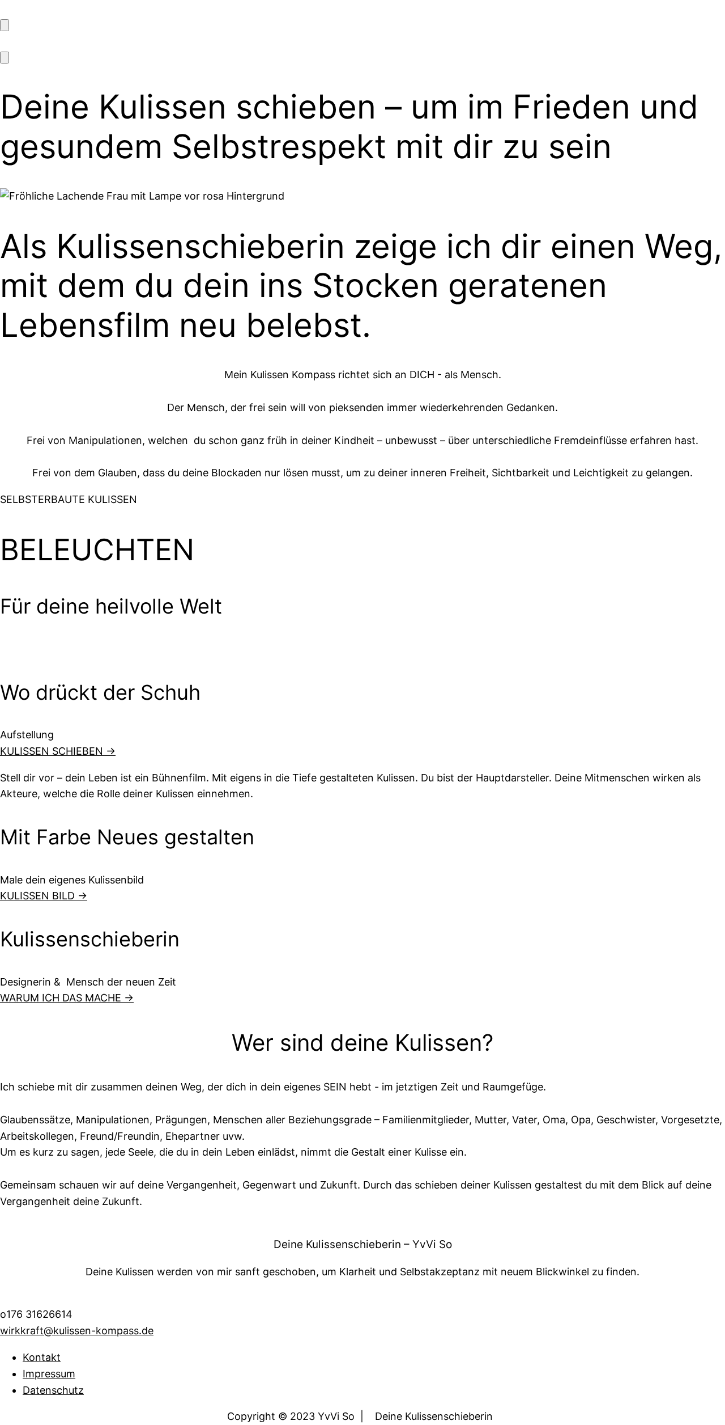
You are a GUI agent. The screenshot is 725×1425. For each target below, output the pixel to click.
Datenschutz (53, 1390)
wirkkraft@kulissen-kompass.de (76, 1331)
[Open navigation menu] (4, 25)
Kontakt (42, 1357)
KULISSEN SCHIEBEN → (58, 751)
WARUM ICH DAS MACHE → (67, 998)
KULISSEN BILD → (43, 896)
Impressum (49, 1374)
